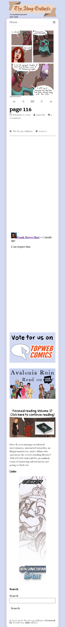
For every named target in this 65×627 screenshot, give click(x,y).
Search (14, 595)
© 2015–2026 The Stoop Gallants (27, 620)
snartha (40, 114)
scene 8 (43, 131)
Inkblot (34, 622)
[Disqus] (32, 184)
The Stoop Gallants (23, 131)
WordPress (18, 622)
